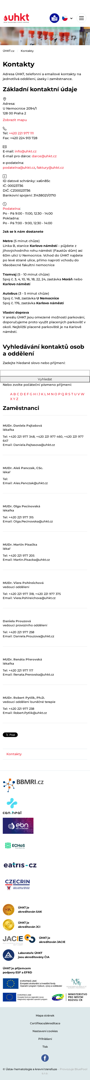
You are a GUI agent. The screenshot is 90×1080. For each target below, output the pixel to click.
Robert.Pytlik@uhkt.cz (30, 713)
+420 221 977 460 (49, 436)
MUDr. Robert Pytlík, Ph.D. (24, 697)
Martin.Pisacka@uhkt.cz (31, 559)
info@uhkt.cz (25, 151)
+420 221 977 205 (21, 555)
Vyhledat (45, 379)
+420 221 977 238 (21, 708)
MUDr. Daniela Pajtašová (22, 425)
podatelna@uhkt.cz (19, 168)
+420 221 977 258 (21, 632)
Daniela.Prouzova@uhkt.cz (33, 636)
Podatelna (11, 209)
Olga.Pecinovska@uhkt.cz (33, 521)
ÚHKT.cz (8, 50)
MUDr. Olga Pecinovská (21, 506)
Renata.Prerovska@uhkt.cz (33, 674)
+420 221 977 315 (21, 517)
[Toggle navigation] (81, 18)
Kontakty (27, 50)
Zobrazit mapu (15, 120)
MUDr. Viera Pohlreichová (23, 583)
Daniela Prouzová (17, 621)
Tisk (45, 1046)
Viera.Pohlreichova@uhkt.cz (34, 598)
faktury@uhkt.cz (50, 168)
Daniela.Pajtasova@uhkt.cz (34, 445)
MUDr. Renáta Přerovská (22, 659)
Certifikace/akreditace (45, 1023)
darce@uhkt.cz (44, 156)
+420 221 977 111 (21, 133)
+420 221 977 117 (21, 670)
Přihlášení (45, 1039)
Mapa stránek (45, 1015)
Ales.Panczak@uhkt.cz (30, 483)
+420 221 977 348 (22, 436)
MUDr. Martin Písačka (20, 544)
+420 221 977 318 (21, 594)
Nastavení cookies (45, 1031)
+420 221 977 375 (48, 594)
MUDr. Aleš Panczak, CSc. (23, 468)
